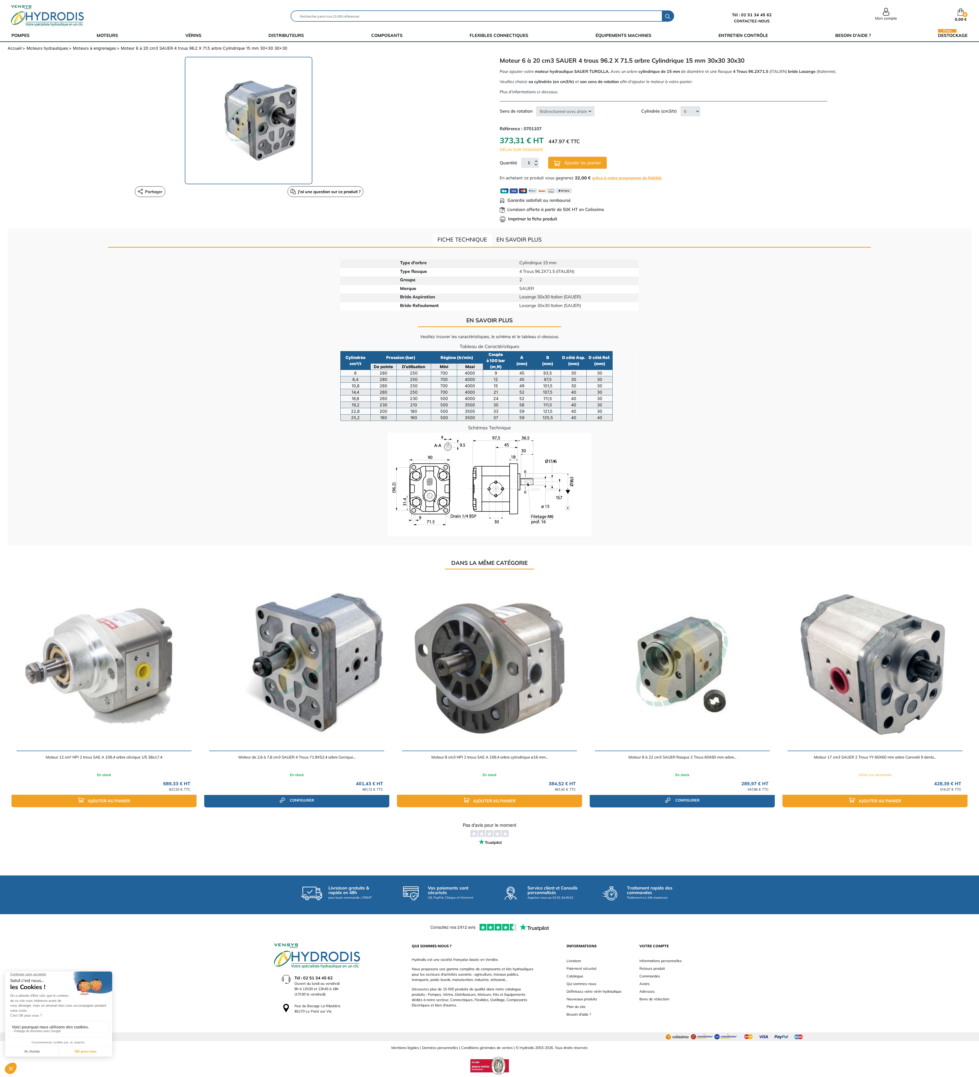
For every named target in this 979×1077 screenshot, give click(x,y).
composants (387, 35)
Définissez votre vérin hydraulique (594, 991)
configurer (301, 800)
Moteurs (107, 35)
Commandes (649, 976)
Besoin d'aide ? (853, 35)
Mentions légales (405, 1047)
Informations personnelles (660, 961)
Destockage (953, 35)
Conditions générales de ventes (487, 1047)
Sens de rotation (516, 111)
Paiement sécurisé (581, 968)
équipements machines (623, 35)
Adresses (647, 991)
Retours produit (652, 968)
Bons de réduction (654, 999)
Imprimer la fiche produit (532, 218)
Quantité (508, 162)
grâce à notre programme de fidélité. (627, 177)
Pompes (20, 35)
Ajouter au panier (582, 163)
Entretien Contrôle (743, 35)
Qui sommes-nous (581, 983)
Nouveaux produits (581, 999)
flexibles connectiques (499, 35)
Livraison (573, 961)
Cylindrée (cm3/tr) (659, 111)
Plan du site (576, 1006)
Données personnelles (440, 1047)
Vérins (193, 35)
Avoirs (644, 983)
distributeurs (286, 35)
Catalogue (574, 976)
